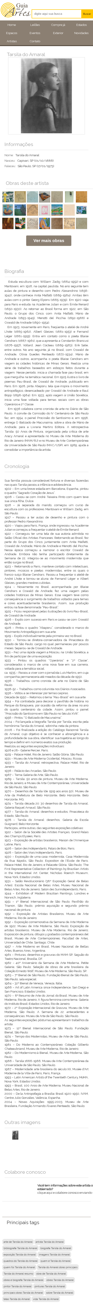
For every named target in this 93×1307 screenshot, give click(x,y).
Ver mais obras (48, 240)
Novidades (81, 33)
